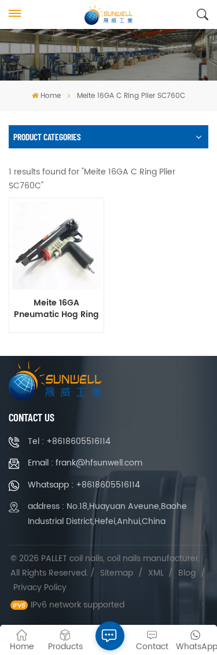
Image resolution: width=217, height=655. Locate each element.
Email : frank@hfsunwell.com (85, 463)
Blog (187, 573)
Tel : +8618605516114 (69, 441)
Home (50, 95)
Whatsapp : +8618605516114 (84, 485)
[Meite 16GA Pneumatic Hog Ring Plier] (56, 246)
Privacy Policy (40, 587)
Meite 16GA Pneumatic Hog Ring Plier (56, 309)
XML (156, 573)
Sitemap (116, 573)
